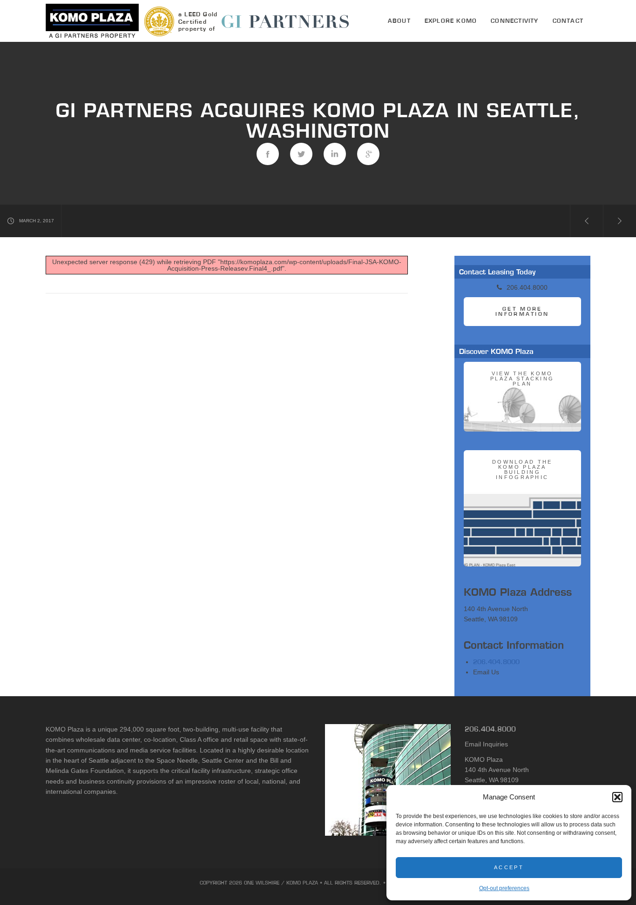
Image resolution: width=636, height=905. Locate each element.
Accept (509, 867)
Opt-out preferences (504, 888)
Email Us (486, 672)
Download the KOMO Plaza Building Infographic (522, 469)
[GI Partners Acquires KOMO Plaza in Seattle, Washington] (268, 154)
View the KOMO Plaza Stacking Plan (522, 378)
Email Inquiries (486, 744)
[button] (617, 797)
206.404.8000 (496, 661)
